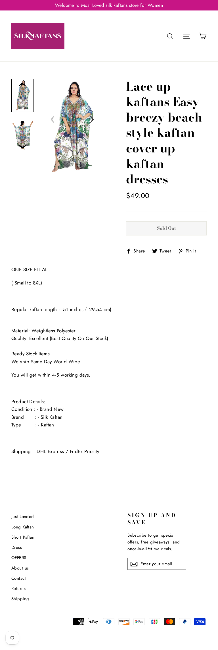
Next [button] (92, 117)
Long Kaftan (22, 527)
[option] (72, 127)
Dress (16, 547)
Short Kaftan (22, 537)
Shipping (20, 599)
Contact (18, 578)
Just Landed (22, 516)
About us (20, 568)
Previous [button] (52, 117)
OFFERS (18, 558)
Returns (18, 588)
